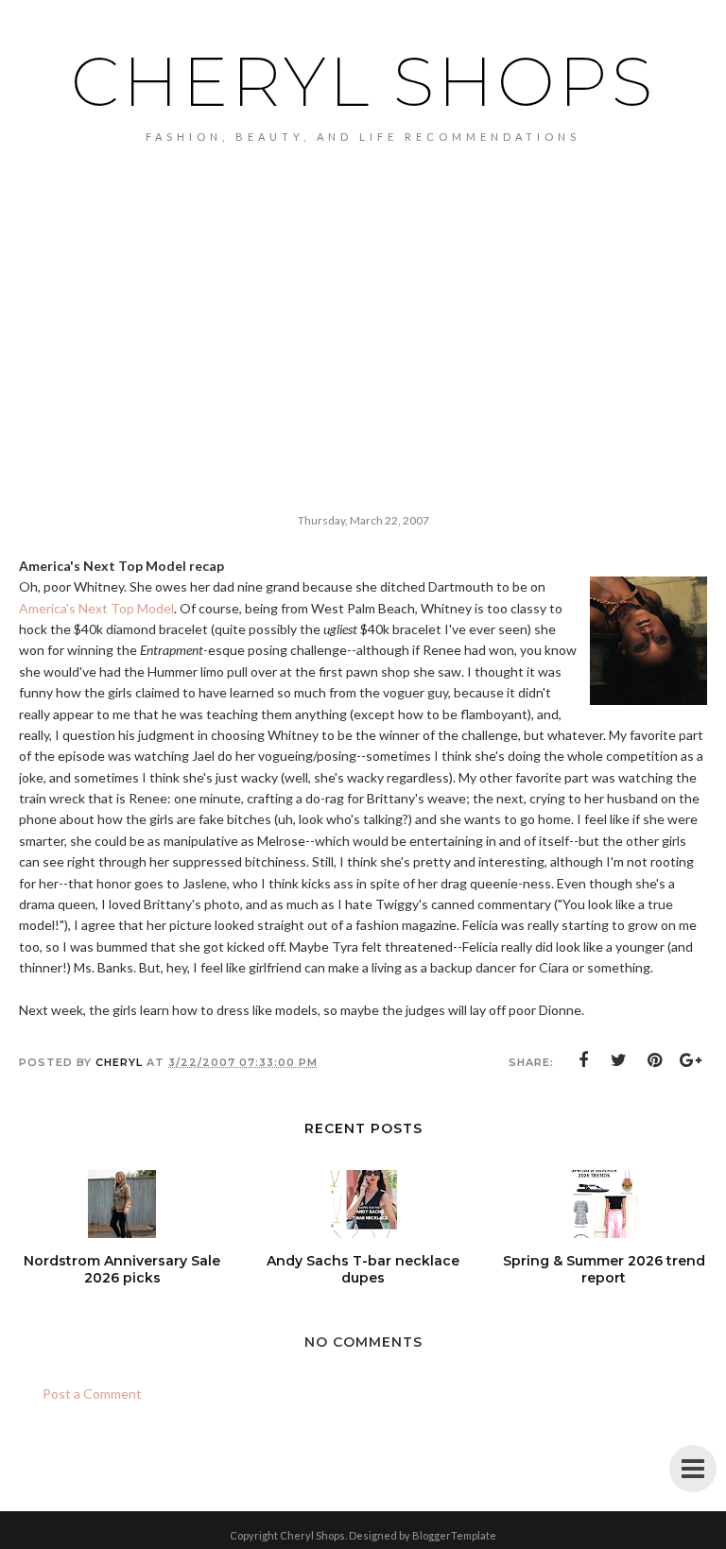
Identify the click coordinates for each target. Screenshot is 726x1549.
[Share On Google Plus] (691, 1060)
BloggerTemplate (454, 1535)
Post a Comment (92, 1393)
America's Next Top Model (96, 608)
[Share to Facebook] (583, 1060)
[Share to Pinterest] (655, 1060)
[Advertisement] (363, 284)
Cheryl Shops (363, 81)
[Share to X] (619, 1060)
